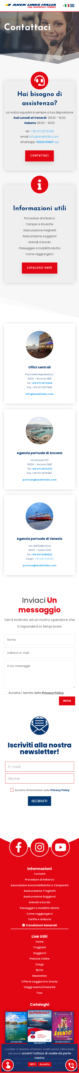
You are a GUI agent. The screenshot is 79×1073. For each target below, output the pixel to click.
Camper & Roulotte (39, 224)
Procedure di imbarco (39, 218)
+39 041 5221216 (44, 559)
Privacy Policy (53, 693)
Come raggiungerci (39, 254)
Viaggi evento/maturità (39, 987)
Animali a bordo (39, 242)
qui (47, 142)
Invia (67, 701)
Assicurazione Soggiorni (39, 896)
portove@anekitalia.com (39, 565)
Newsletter (39, 976)
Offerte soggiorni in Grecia (39, 981)
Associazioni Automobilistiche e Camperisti (39, 885)
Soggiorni (39, 953)
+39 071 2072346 (42, 131)
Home (40, 941)
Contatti (39, 874)
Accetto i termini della (36, 693)
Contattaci (39, 155)
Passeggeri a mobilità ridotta (39, 248)
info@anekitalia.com (44, 136)
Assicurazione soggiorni (39, 236)
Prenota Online (39, 958)
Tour (39, 993)
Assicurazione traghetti (39, 230)
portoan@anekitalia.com (40, 479)
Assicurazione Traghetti (39, 891)
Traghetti (39, 947)
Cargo (39, 964)
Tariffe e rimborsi (39, 919)
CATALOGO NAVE (39, 268)
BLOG (39, 970)
